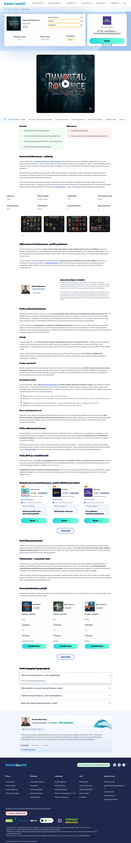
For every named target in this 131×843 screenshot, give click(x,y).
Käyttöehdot (83, 782)
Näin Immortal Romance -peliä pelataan (40, 119)
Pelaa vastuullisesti (61, 797)
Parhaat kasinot (109, 782)
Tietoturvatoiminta (85, 786)
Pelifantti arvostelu (89, 499)
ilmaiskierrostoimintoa (49, 385)
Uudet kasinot (109, 792)
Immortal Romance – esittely (17, 119)
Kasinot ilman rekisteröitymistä (114, 787)
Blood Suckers (69, 604)
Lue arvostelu (34, 646)
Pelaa (107, 41)
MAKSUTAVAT (100, 3)
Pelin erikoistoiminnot (61, 119)
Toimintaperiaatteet (37, 782)
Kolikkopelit (15, 9)
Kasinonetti (7, 9)
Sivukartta (82, 797)
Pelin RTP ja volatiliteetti (95, 119)
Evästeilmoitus (84, 793)
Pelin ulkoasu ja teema (78, 119)
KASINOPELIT (70, 3)
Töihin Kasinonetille (12, 793)
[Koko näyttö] (90, 108)
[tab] (22, 235)
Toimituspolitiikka (36, 789)
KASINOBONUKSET (54, 3)
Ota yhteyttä (10, 782)
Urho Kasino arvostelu (27, 499)
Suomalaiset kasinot (111, 799)
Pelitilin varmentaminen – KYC (65, 793)
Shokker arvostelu (57, 499)
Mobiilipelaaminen (110, 119)
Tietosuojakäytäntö (86, 789)
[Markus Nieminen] (25, 289)
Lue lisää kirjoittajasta (28, 749)
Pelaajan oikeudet (61, 789)
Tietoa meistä (10, 786)
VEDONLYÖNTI (85, 3)
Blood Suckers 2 (101, 604)
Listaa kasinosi (35, 797)
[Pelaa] (65, 84)
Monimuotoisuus (11, 789)
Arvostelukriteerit (36, 793)
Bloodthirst (37, 604)
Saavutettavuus (60, 786)
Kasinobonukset (109, 796)
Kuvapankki (34, 786)
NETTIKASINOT (37, 3)
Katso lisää (65, 531)
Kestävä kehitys (60, 782)
